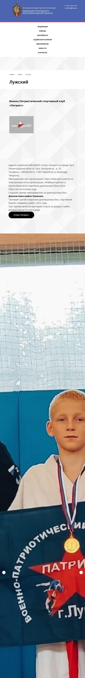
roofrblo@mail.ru (71, 8)
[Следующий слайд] (81, 572)
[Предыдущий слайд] (4, 572)
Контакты (42, 53)
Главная (11, 74)
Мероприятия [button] (42, 44)
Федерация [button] (43, 27)
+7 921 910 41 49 (70, 6)
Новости (42, 48)
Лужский (28, 74)
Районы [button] (42, 31)
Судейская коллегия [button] (42, 40)
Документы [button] (42, 35)
